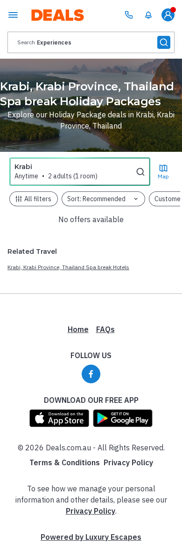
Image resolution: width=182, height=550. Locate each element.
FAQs (105, 329)
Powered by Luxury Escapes (91, 537)
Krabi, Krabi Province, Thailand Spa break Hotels (68, 267)
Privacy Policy (128, 462)
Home (78, 329)
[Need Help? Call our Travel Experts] (128, 14)
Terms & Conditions (64, 462)
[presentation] (91, 42)
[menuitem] (148, 15)
